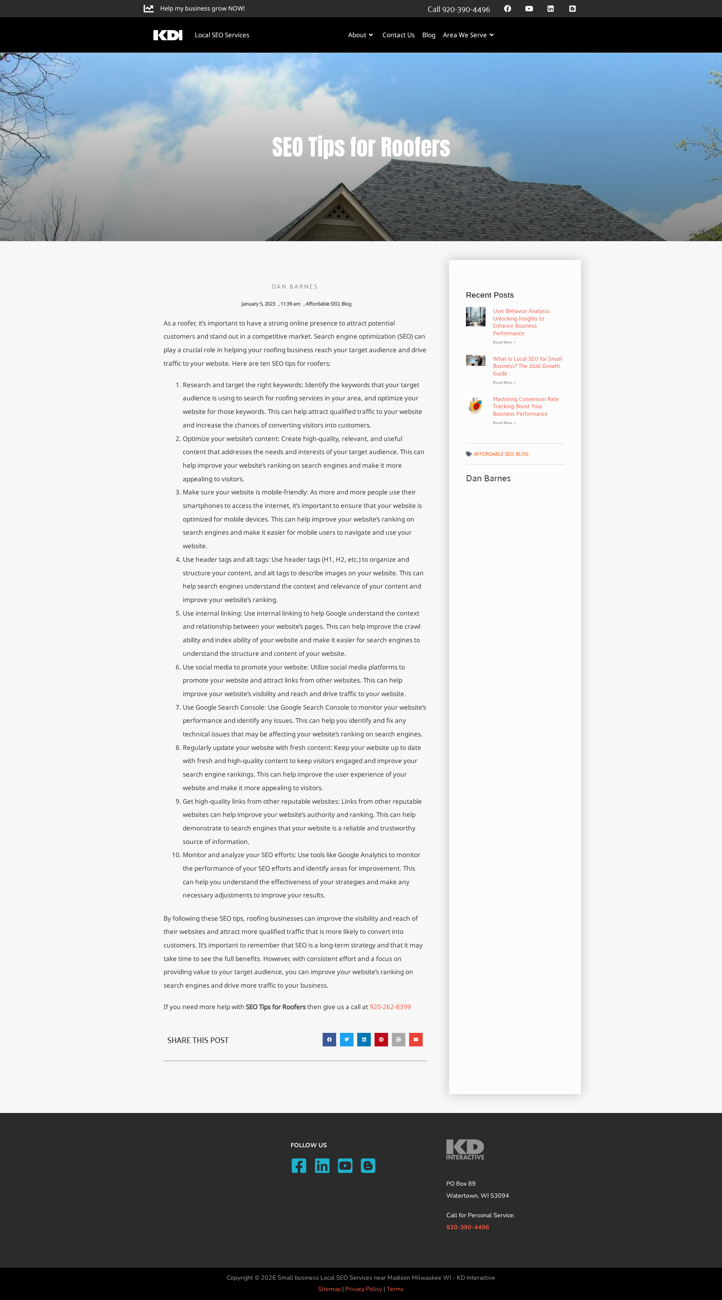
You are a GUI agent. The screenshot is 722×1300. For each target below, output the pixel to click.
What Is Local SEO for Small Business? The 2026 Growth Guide (527, 365)
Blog (346, 303)
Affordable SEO (322, 303)
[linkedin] (324, 1165)
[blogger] (370, 1165)
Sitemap (329, 1289)
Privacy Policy (363, 1289)
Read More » (504, 342)
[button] (329, 1039)
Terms (395, 1289)
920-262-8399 (390, 1006)
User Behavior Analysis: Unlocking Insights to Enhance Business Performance (521, 321)
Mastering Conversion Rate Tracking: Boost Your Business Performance (526, 405)
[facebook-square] (301, 1165)
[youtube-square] (347, 1165)
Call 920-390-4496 (459, 8)
